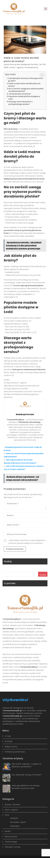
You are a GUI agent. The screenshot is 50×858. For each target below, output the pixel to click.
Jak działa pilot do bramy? (20, 94)
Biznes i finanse (12, 804)
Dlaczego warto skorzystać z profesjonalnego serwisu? (20, 103)
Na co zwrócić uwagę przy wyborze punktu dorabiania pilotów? (26, 90)
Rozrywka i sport (18, 822)
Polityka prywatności (15, 752)
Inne (7, 815)
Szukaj (43, 575)
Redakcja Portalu (29, 64)
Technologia (11, 841)
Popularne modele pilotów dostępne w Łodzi (24, 97)
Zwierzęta (14, 826)
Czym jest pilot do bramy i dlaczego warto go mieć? (25, 79)
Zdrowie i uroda (12, 847)
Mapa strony (11, 746)
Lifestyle (14, 818)
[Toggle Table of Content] (41, 75)
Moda (8, 831)
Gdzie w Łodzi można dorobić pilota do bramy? (24, 84)
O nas (8, 736)
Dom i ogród (16, 67)
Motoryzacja (11, 836)
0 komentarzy (31, 67)
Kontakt (8, 741)
